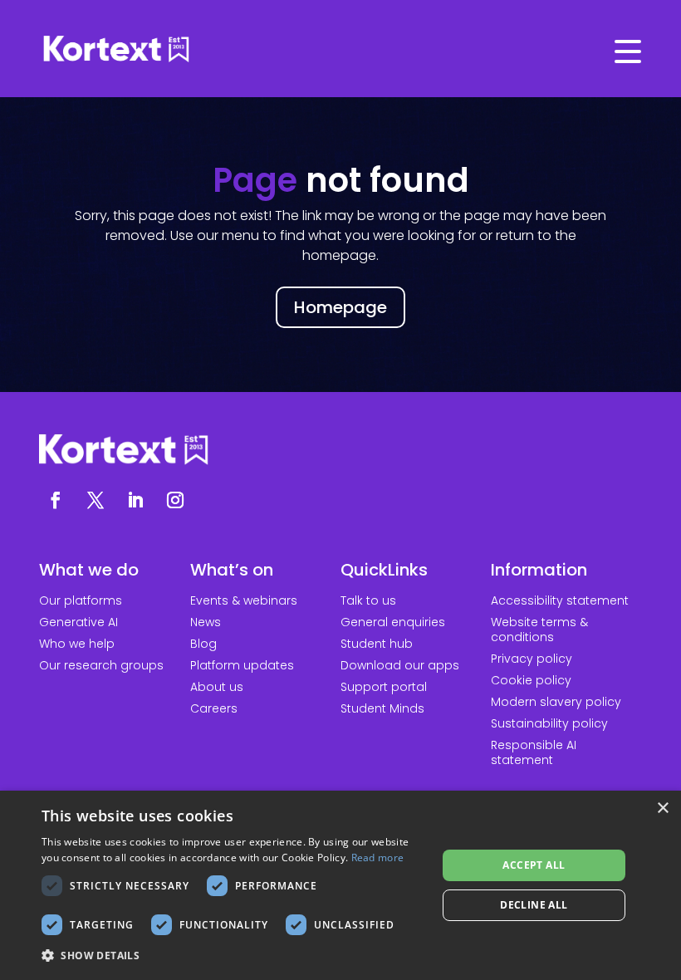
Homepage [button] (340, 307)
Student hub (376, 643)
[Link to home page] (340, 49)
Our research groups (101, 665)
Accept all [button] (533, 865)
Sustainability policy (549, 723)
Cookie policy (531, 680)
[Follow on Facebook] (55, 500)
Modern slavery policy (556, 701)
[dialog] (340, 885)
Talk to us (368, 600)
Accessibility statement (560, 600)
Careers (214, 708)
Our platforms (80, 600)
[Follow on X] (95, 500)
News (205, 622)
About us (216, 687)
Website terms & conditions (539, 629)
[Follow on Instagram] (175, 500)
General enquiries (392, 622)
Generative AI (78, 622)
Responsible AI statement (533, 752)
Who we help (77, 643)
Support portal (383, 687)
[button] (233, 956)
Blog (203, 643)
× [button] (662, 808)
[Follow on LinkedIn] (135, 500)
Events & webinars (243, 600)
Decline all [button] (533, 905)
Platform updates (242, 665)
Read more (377, 857)
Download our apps (399, 665)
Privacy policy (531, 658)
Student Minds (382, 708)
